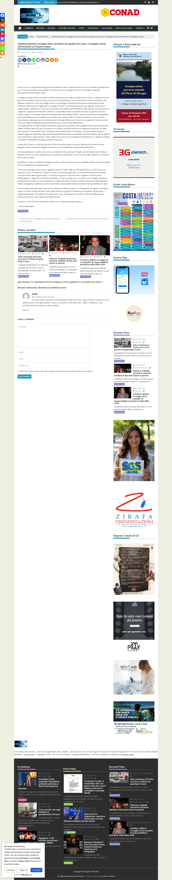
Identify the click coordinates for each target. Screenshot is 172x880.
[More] (56, 60)
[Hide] (1, 57)
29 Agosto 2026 (25, 254)
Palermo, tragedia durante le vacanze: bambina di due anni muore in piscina (94, 2)
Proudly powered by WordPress (70, 876)
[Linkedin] (29, 60)
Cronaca (29, 28)
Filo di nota (107, 28)
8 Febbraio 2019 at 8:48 (44, 297)
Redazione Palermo (70, 253)
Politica (40, 28)
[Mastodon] (2, 38)
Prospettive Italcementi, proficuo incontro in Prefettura (87, 219)
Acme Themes (109, 876)
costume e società (67, 28)
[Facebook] (20, 60)
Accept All (36, 870)
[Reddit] (2, 24)
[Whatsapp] (33, 60)
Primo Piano (68, 804)
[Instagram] (43, 60)
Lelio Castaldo (90, 839)
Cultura (51, 28)
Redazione (36, 254)
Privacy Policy (29, 754)
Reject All (23, 870)
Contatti (140, 28)
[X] (24, 60)
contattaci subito (127, 754)
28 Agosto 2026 (56, 253)
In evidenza (22, 800)
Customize (10, 870)
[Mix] (2, 43)
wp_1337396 (38, 52)
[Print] (52, 60)
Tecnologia (93, 28)
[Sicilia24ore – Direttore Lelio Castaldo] (20, 28)
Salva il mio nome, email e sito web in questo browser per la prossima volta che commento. (56, 371)
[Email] (47, 60)
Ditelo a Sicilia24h (124, 28)
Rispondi (25, 310)
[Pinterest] (2, 34)
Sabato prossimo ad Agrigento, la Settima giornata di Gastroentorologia (39, 220)
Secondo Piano (23, 211)
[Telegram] (38, 60)
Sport (81, 28)
